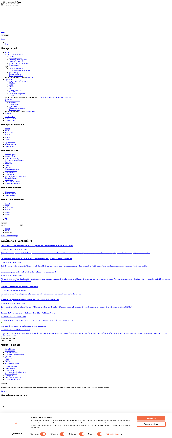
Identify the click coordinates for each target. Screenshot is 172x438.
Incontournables (10, 117)
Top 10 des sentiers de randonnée (19, 70)
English (7, 139)
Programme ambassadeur (13, 183)
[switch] (62, 434)
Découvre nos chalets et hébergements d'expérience (55, 97)
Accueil (7, 129)
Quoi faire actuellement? (16, 68)
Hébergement (9, 79)
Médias (7, 165)
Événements (8, 113)
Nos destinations (14, 72)
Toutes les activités (16, 54)
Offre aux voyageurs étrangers (14, 160)
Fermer (4, 223)
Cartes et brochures (15, 74)
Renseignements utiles (16, 76)
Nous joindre (9, 132)
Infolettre (7, 134)
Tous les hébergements (21, 81)
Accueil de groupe (10, 144)
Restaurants (8, 99)
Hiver (6, 44)
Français (7, 137)
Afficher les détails (112, 434)
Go (21, 225)
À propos (8, 162)
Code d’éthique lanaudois (13, 181)
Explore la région (10, 118)
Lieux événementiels (11, 158)
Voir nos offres (30, 77)
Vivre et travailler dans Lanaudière (15, 176)
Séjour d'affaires (10, 143)
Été (6, 42)
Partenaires (8, 164)
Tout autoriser (151, 418)
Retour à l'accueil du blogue (9, 236)
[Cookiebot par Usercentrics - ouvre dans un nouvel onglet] (17, 434)
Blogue (7, 130)
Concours (8, 167)
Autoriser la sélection (151, 424)
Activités (7, 52)
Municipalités (9, 180)
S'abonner (4, 391)
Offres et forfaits (10, 120)
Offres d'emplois (10, 174)
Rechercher (5, 35)
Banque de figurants (11, 178)
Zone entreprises (10, 146)
